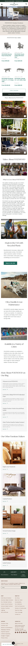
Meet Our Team (18, 600)
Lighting (3, 610)
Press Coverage (18, 612)
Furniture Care (4, 625)
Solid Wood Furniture (6, 597)
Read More (4, 389)
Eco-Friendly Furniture (6, 602)
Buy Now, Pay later (19, 1)
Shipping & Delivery (5, 629)
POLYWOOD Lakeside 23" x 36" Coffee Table (20, 79)
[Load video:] (14, 169)
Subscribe (24, 587)
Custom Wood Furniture (6, 604)
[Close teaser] (13, 643)
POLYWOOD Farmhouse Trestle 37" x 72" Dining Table (7, 80)
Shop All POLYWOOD (14, 94)
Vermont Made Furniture (7, 606)
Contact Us (17, 614)
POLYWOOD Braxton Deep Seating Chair (7, 55)
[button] (1, 4)
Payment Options (5, 631)
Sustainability (18, 602)
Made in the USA (10, 263)
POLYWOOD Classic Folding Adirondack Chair (19, 56)
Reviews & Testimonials (20, 608)
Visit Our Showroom (20, 606)
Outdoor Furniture (5, 608)
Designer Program (5, 635)
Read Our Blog (18, 610)
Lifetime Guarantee (5, 633)
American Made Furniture (7, 600)
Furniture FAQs (4, 623)
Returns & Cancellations (6, 627)
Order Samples (14, 90)
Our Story (17, 597)
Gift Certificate (4, 612)
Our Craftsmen (18, 604)
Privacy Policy (4, 637)
